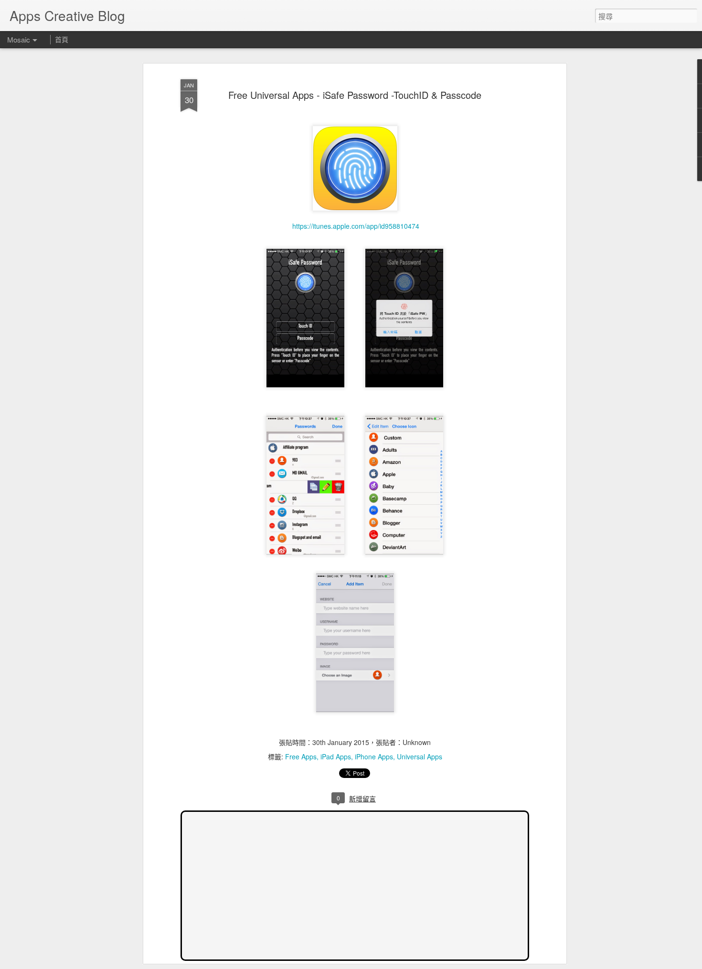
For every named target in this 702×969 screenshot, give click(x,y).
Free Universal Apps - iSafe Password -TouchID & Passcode (354, 95)
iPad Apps (335, 756)
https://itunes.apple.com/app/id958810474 (354, 226)
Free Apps (301, 756)
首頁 (61, 39)
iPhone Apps (374, 756)
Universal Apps (419, 756)
